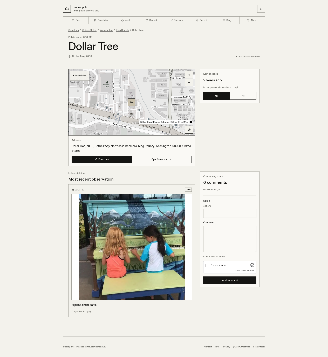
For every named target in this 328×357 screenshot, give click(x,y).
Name (207, 203)
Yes (216, 95)
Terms (218, 347)
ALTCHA (250, 270)
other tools (260, 347)
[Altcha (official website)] (252, 266)
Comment (208, 222)
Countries (73, 30)
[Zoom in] (189, 74)
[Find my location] (189, 129)
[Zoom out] (189, 82)
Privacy (226, 347)
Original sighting (80, 311)
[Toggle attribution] (191, 122)
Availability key (80, 75)
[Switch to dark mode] (261, 9)
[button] (131, 102)
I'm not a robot (218, 265)
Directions (103, 159)
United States (89, 30)
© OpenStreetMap (179, 122)
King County (122, 30)
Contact (208, 347)
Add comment (230, 280)
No (243, 95)
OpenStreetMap (160, 159)
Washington (106, 30)
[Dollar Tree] (131, 102)
